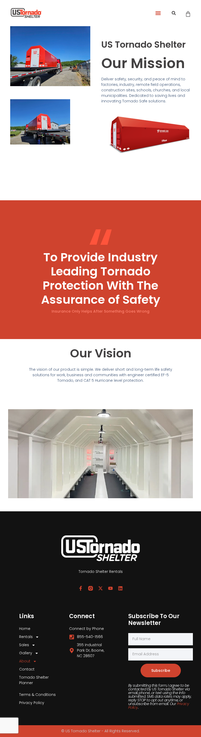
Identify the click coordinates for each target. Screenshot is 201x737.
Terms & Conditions (37, 694)
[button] (158, 13)
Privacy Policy (31, 702)
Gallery (25, 653)
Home (24, 628)
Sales (24, 644)
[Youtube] (110, 588)
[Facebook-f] (80, 588)
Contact (27, 669)
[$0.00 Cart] (188, 14)
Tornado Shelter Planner (34, 680)
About (24, 661)
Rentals (26, 636)
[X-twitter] (100, 588)
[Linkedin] (120, 588)
